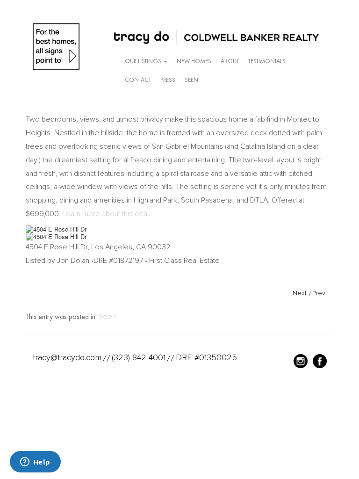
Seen (191, 79)
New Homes (194, 61)
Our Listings (144, 61)
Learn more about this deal (105, 213)
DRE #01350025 (206, 357)
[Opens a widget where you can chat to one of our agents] (35, 462)
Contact (138, 79)
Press (167, 79)
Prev (318, 293)
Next (300, 293)
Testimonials (267, 61)
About (230, 61)
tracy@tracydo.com (67, 357)
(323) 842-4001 (138, 357)
